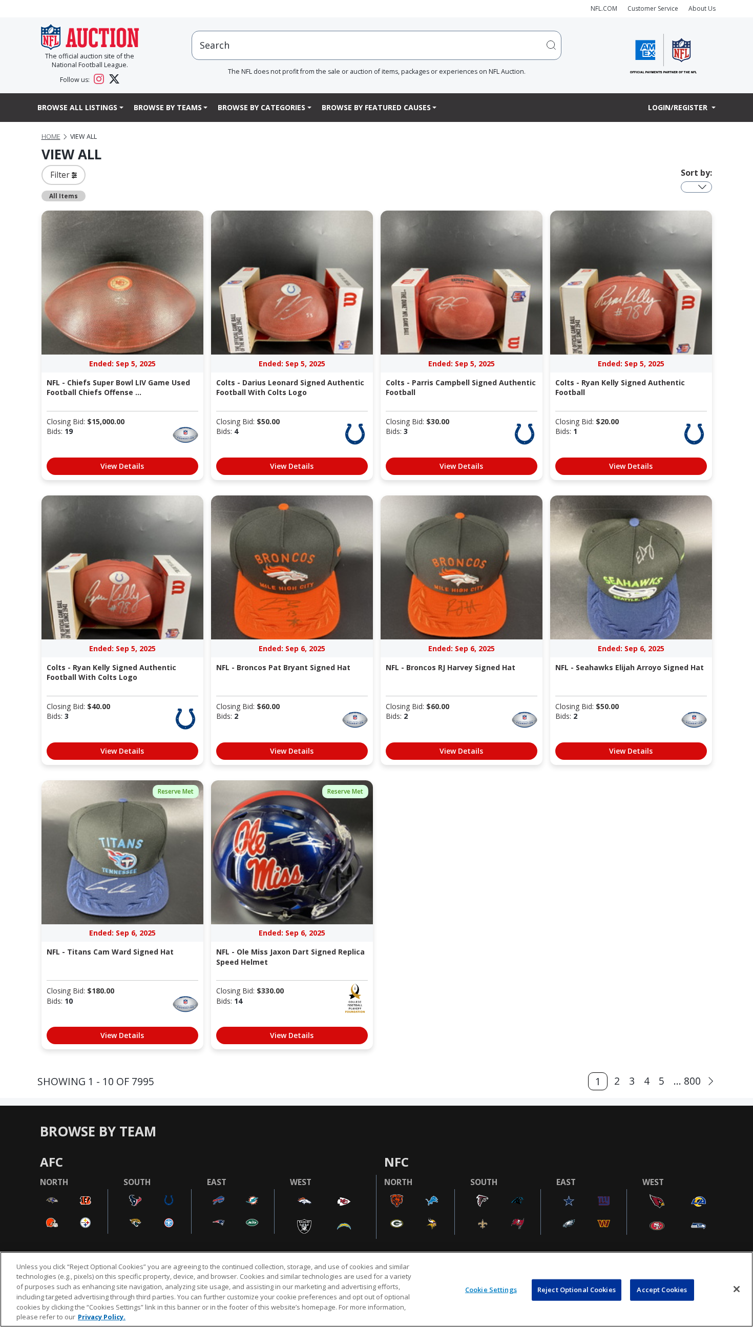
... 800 (687, 1081)
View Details (122, 466)
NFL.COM (604, 8)
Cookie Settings (491, 1289)
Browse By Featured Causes (376, 107)
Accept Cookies (662, 1289)
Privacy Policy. (102, 1316)
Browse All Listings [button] (77, 107)
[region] (376, 1289)
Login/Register (678, 107)
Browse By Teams (168, 107)
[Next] (711, 1081)
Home (50, 136)
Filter (61, 174)
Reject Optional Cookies (576, 1289)
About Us (702, 8)
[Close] (736, 1289)
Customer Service (653, 8)
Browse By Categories (261, 107)
